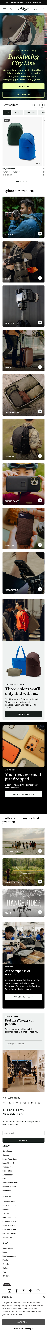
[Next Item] (41, 105)
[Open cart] (42, 9)
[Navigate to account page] (35, 9)
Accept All (23, 1322)
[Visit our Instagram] (10, 1291)
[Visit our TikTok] (31, 1291)
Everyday (30, 112)
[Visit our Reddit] (38, 1291)
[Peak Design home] (23, 9)
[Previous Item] (34, 105)
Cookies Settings (23, 1328)
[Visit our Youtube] (24, 1291)
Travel (17, 112)
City (7, 112)
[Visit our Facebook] (17, 1291)
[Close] (44, 1297)
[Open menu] (4, 9)
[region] (23, 1313)
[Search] (11, 9)
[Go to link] (40, 234)
